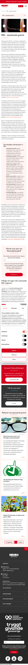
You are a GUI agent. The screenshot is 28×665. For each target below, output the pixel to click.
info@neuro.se (6, 581)
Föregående (9, 542)
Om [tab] (23, 308)
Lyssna (19, 1)
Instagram (20, 658)
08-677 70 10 (10, 570)
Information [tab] (14, 308)
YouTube (14, 658)
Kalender (8, 1)
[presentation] (4, 26)
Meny (26, 6)
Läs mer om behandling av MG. (15, 239)
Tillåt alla (14, 350)
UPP (26, 548)
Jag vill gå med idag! (14, 379)
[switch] (24, 336)
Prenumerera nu (14, 274)
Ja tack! (14, 652)
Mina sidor (14, 1)
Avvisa (14, 359)
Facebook (8, 658)
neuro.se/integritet (14, 270)
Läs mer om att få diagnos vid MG (13, 117)
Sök (21, 6)
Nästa (20, 542)
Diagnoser (3, 11)
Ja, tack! (14, 403)
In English (24, 1)
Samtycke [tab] (5, 308)
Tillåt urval (14, 354)
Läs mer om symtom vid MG (12, 97)
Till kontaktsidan (7, 587)
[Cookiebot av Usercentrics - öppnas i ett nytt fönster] (20, 304)
